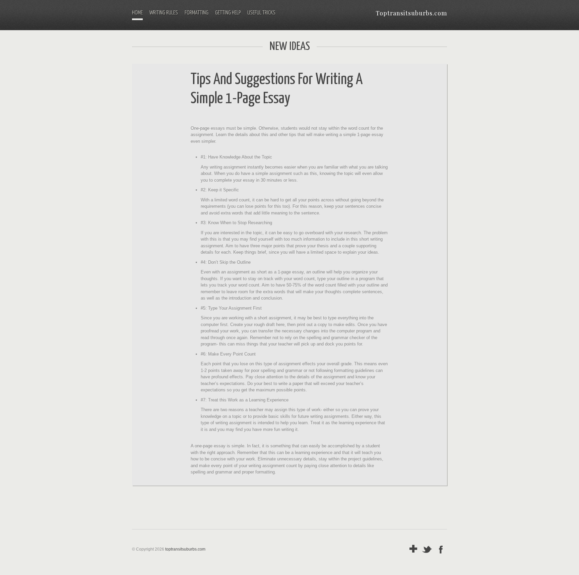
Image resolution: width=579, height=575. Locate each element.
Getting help (228, 13)
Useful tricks (261, 13)
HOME (137, 13)
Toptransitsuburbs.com (411, 13)
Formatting (196, 13)
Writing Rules (163, 13)
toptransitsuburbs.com (185, 549)
